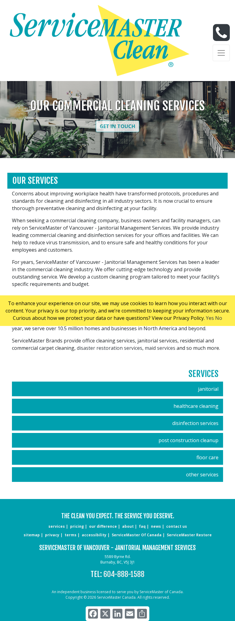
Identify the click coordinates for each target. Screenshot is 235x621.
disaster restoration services (109, 348)
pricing (77, 526)
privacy (52, 535)
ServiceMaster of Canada (137, 535)
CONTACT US (176, 526)
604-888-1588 (123, 574)
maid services (160, 348)
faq (142, 526)
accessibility (94, 535)
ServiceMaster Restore (189, 535)
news (156, 526)
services (56, 526)
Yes (210, 318)
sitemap (32, 535)
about (128, 526)
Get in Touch (117, 126)
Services (203, 373)
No (218, 318)
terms (70, 535)
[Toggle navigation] (221, 53)
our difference (103, 526)
